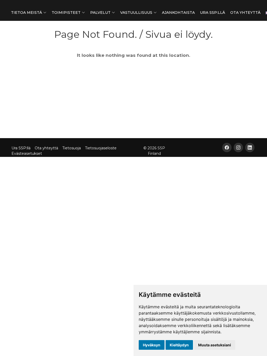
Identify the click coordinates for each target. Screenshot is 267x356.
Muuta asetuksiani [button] (214, 345)
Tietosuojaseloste (101, 148)
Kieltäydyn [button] (179, 345)
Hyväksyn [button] (151, 345)
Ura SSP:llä (212, 12)
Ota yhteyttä (245, 12)
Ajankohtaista (178, 12)
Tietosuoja (71, 148)
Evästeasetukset (26, 153)
